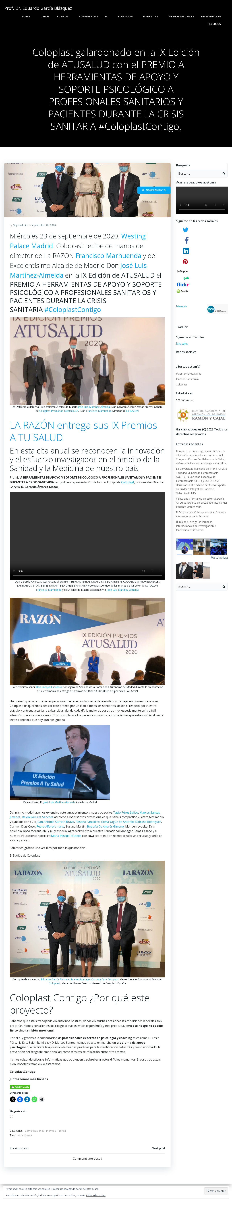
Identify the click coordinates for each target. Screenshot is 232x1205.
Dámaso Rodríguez (148, 822)
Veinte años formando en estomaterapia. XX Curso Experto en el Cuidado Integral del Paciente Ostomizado (201, 502)
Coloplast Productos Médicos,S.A (58, 410)
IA (106, 16)
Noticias (63, 16)
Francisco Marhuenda (108, 255)
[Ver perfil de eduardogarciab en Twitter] (180, 357)
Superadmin (20, 225)
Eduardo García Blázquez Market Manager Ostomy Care (74, 979)
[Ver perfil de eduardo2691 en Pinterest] (187, 357)
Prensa (62, 1130)
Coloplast (127, 482)
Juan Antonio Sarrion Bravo (55, 822)
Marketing (150, 16)
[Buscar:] (198, 173)
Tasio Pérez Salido (125, 812)
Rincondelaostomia (187, 379)
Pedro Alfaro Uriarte (50, 826)
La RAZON (132, 410)
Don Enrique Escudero (49, 687)
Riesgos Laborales (181, 16)
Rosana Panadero (88, 822)
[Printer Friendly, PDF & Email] (20, 1086)
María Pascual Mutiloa (66, 836)
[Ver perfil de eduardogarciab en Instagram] (184, 357)
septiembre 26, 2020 (44, 225)
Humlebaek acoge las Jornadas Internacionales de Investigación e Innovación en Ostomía (196, 526)
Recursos (214, 24)
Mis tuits (182, 344)
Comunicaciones (34, 1130)
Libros (45, 16)
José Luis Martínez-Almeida (94, 407)
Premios (51, 1130)
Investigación (211, 16)
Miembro (181, 306)
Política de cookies (95, 1195)
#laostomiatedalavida (188, 373)
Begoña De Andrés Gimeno (105, 826)
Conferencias (88, 16)
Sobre (26, 16)
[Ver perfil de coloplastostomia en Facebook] (177, 357)
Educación (125, 16)
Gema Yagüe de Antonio (117, 822)
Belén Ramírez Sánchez (37, 817)
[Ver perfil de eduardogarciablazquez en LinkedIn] (190, 357)
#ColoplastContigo (72, 309)
